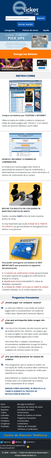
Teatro (3, 412)
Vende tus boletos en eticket (29, 415)
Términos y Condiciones (27, 429)
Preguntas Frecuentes (26, 418)
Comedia (4, 418)
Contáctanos (22, 423)
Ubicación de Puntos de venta (29, 407)
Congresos (5, 423)
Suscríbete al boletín (25, 409)
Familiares (5, 421)
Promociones (23, 412)
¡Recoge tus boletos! (26, 404)
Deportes (5, 409)
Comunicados (23, 421)
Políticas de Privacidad (26, 426)
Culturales (5, 415)
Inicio (3, 404)
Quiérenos (30, 442)
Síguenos (7, 442)
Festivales (5, 426)
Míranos (18, 442)
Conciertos (5, 407)
